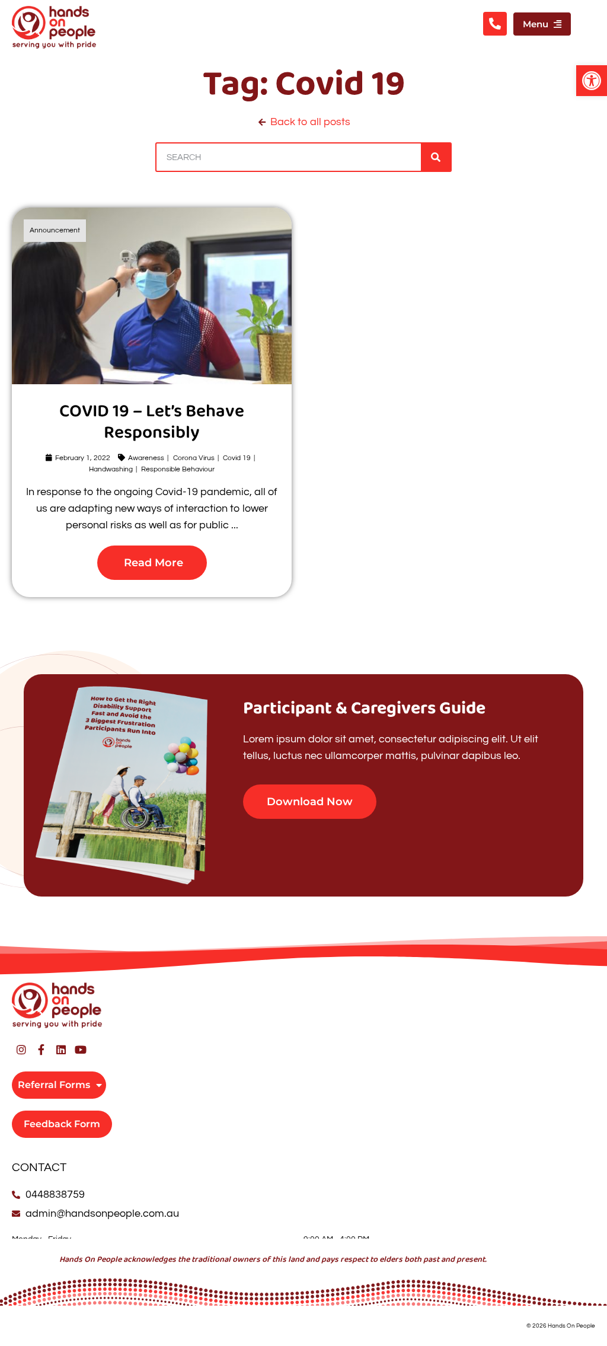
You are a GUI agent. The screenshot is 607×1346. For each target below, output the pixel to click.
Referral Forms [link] (54, 1084)
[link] (591, 80)
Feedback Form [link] (62, 1124)
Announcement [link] (55, 230)
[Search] (436, 157)
